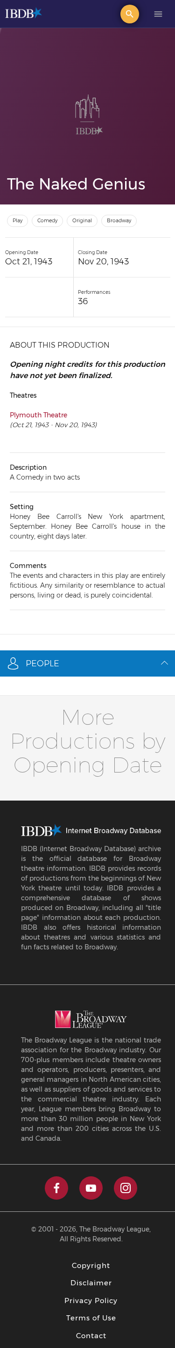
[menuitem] (129, 11)
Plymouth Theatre (38, 415)
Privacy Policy (91, 1300)
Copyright (91, 1265)
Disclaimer (91, 1282)
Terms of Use (91, 1317)
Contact (91, 1335)
